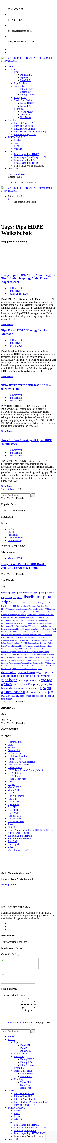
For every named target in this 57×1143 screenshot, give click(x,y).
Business (12, 747)
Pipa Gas (12, 798)
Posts (10, 824)
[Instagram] (9, 52)
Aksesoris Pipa (15, 741)
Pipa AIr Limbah (16, 796)
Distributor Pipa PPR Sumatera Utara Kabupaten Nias (20, 632)
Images (11, 784)
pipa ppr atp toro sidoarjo (31, 695)
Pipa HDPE (16, 291)
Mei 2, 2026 (16, 400)
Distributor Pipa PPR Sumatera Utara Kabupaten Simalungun (23, 654)
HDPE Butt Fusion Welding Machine (26, 770)
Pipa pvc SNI (14, 815)
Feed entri (13, 534)
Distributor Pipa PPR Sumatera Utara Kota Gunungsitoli (21, 669)
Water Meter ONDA (18, 850)
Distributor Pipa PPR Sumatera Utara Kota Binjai (36, 666)
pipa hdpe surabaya (29, 680)
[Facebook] (9, 47)
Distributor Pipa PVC (18, 756)
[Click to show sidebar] (2, 492)
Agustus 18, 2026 (19, 293)
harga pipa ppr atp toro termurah (31, 675)
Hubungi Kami (8, 884)
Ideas (10, 781)
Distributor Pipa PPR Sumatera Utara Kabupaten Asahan (31, 603)
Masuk (11, 532)
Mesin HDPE (14, 787)
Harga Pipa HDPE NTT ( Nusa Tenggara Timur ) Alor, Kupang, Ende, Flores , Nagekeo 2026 (28, 278)
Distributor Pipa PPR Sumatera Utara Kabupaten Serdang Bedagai (25, 652)
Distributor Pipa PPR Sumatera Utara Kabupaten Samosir (27, 649)
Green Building (15, 767)
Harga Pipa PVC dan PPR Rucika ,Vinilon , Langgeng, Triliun (23, 566)
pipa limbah (13, 804)
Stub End (12, 841)
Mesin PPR (13, 790)
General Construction (18, 764)
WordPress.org (15, 540)
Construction (14, 750)
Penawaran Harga (16, 174)
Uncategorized (15, 844)
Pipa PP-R (13, 810)
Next (13, 489)
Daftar (11, 529)
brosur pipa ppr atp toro (12, 592)
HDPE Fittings (15, 773)
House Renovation (17, 778)
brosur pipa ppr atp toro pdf (35, 592)
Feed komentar (15, 537)
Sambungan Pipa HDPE (20, 835)
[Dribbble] (9, 929)
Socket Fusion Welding (19, 838)
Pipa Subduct (14, 818)
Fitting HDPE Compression (21, 761)
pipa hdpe (9, 680)
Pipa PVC (13, 813)
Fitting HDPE (15, 759)
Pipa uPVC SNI (16, 821)
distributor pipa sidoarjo (18, 672)
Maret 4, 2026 (15, 558)
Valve (10, 847)
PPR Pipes (13, 827)
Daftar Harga (14, 753)
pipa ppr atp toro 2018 (22, 684)
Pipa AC (12, 793)
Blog (10, 744)
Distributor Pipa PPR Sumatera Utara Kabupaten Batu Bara (22, 606)
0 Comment (16, 288)
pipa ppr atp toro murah (37, 692)
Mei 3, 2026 (16, 345)
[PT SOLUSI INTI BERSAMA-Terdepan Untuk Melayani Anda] (28, 60)
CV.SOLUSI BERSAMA (19, 1022)
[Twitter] (9, 49)
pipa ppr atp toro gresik (27, 688)
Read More (7, 324)
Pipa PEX (13, 807)
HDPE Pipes (14, 776)
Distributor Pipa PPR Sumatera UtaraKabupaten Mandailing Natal (32, 629)
